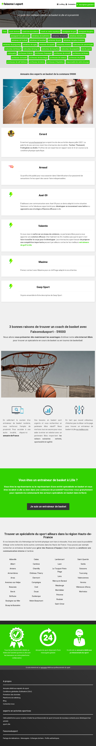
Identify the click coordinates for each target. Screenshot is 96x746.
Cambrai (36, 564)
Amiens (13, 569)
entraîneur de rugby (30, 45)
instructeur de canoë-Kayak (83, 45)
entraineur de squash (46, 45)
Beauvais (12, 587)
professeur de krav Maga (38, 58)
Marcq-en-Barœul (60, 581)
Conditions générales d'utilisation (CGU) (17, 691)
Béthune (12, 596)
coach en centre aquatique (50, 31)
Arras (13, 578)
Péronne (59, 595)
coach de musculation (30, 31)
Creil (36, 587)
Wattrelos (83, 592)
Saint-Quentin (83, 559)
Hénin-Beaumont (36, 601)
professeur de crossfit (62, 53)
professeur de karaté (19, 58)
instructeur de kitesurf (13, 49)
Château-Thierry (36, 573)
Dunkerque (36, 596)
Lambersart (59, 559)
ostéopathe (12, 53)
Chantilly (36, 569)
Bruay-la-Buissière (13, 605)
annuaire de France (11, 436)
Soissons (83, 569)
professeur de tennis (36, 62)
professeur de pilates (76, 58)
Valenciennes (83, 578)
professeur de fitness (80, 53)
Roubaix (59, 599)
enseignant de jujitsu (85, 31)
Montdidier (59, 590)
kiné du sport (86, 49)
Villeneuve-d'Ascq (83, 587)
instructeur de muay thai (50, 49)
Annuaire (6, 688)
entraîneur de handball (38, 40)
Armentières (13, 573)
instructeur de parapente (70, 49)
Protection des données (11, 695)
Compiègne (36, 582)
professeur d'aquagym (43, 53)
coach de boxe (14, 31)
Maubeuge (60, 585)
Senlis (83, 564)
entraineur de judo (54, 40)
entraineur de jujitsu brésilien (74, 40)
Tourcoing (83, 573)
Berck (12, 592)
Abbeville (12, 559)
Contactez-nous (8, 704)
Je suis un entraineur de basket (48, 506)
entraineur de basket (59, 36)
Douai (36, 592)
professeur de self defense (17, 62)
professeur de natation (58, 58)
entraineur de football (19, 40)
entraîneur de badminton (41, 36)
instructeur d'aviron (64, 45)
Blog (4, 701)
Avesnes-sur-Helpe (12, 582)
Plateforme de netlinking (11, 698)
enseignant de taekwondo (20, 36)
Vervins (83, 582)
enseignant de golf (69, 31)
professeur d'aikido (25, 53)
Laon (60, 564)
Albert (12, 564)
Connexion (71, 4)
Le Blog (61, 4)
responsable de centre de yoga (77, 62)
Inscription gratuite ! (86, 5)
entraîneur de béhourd (77, 36)
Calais (36, 559)
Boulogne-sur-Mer (13, 601)
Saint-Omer (59, 604)
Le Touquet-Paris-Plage (59, 570)
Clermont (36, 578)
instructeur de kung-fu (31, 49)
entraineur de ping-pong (11, 45)
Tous (4, 31)
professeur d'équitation (55, 62)
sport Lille (6, 724)
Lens (60, 576)
